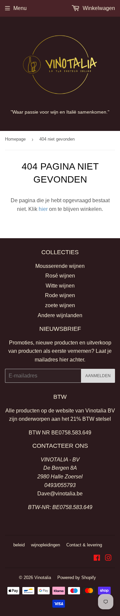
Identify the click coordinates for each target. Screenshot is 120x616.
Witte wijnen (60, 286)
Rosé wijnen (60, 276)
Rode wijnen (60, 295)
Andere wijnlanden (60, 315)
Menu (20, 8)
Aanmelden (98, 375)
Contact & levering (84, 544)
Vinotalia (42, 577)
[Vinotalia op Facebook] (96, 558)
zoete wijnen (60, 305)
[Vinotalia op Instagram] (108, 558)
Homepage (15, 139)
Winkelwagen (98, 8)
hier (43, 209)
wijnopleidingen (45, 544)
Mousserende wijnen (60, 266)
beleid (19, 544)
